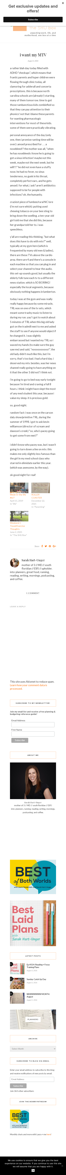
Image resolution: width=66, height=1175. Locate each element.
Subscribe (18, 1085)
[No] (62, 1165)
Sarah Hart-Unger (33, 560)
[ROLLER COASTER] (40, 488)
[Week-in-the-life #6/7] (19, 488)
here (49, 1134)
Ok (33, 1170)
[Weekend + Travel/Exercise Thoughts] (19, 516)
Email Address (18, 720)
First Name (16, 730)
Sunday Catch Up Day (36, 979)
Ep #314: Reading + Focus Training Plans (38, 965)
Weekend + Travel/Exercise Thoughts (17, 526)
